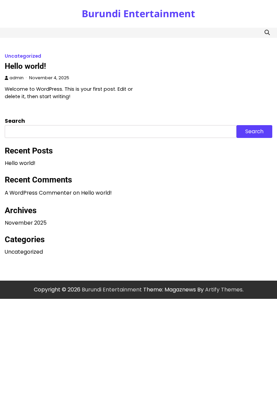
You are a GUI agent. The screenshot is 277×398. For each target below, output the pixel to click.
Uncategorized (23, 56)
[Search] (267, 33)
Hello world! (25, 66)
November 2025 (26, 222)
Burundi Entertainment (138, 13)
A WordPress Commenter (38, 192)
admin (16, 78)
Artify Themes (224, 289)
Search (15, 121)
